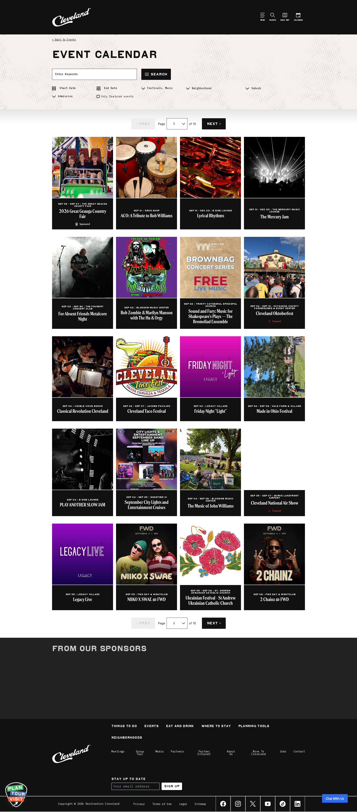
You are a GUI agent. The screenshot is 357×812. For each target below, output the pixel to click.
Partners (177, 751)
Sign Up (172, 786)
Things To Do (124, 726)
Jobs (283, 751)
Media (159, 751)
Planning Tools (253, 726)
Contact (299, 751)
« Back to (64, 39)
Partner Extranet (204, 753)
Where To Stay (216, 726)
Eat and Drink (180, 726)
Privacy (139, 804)
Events (151, 726)
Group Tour (140, 753)
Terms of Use (162, 804)
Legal (183, 804)
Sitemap (200, 804)
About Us (231, 753)
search (159, 74)
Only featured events (117, 96)
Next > (214, 124)
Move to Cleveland (258, 753)
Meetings (117, 751)
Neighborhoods (126, 738)
